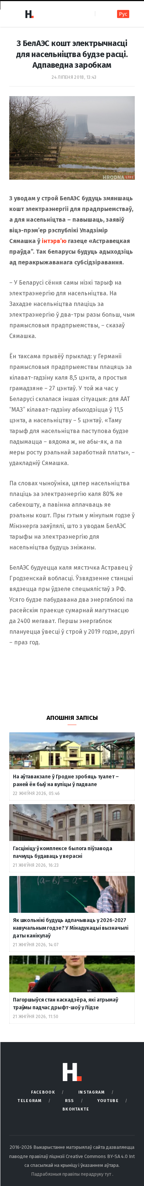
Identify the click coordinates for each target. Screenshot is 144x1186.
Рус (123, 14)
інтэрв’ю (54, 240)
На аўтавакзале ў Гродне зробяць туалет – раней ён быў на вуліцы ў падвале (66, 781)
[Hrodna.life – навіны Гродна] (29, 14)
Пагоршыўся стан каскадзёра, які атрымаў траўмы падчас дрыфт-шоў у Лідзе (65, 1004)
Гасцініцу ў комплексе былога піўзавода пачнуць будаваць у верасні (62, 852)
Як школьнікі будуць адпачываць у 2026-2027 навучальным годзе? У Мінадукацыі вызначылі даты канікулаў (70, 928)
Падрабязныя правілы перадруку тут (71, 1174)
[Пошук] (101, 14)
